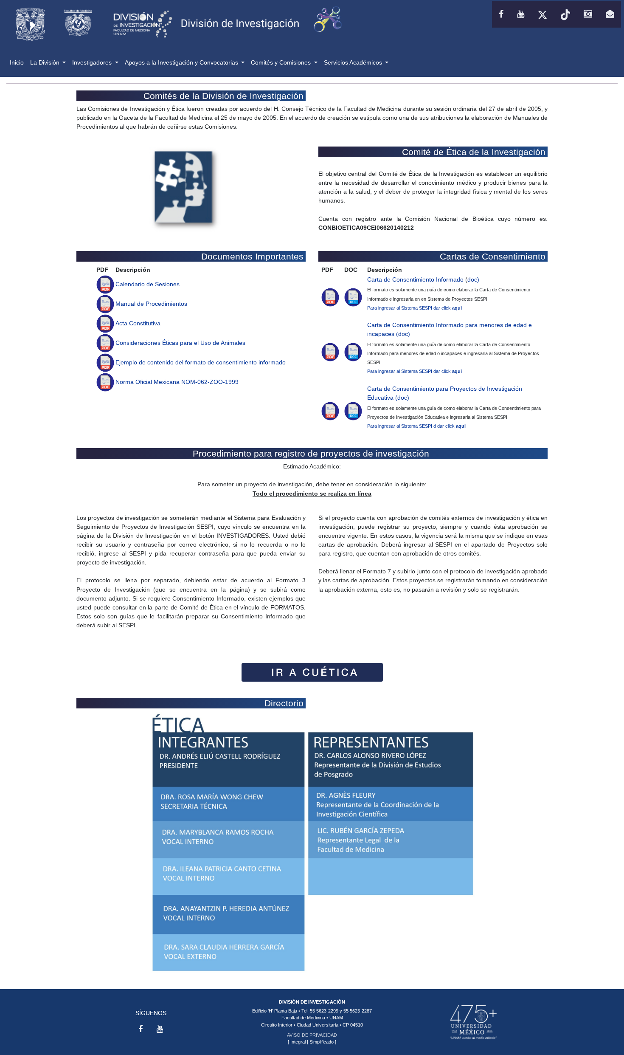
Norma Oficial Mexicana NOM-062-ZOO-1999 (177, 381)
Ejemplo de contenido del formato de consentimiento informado (200, 362)
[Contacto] (610, 14)
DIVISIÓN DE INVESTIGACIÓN (312, 1001)
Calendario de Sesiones (147, 284)
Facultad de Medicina (303, 1017)
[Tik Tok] (565, 14)
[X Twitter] (542, 14)
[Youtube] (520, 14)
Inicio (18, 62)
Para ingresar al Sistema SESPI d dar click (416, 426)
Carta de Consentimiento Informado (415, 279)
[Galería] (588, 14)
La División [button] (45, 62)
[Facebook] (501, 14)
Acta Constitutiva (137, 323)
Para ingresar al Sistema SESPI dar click (414, 307)
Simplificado (321, 1041)
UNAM (336, 1017)
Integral (298, 1041)
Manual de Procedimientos (151, 303)
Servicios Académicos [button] (354, 62)
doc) (473, 279)
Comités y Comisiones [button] (281, 62)
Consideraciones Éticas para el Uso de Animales (180, 342)
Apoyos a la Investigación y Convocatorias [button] (182, 62)
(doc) (403, 333)
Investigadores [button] (92, 62)
